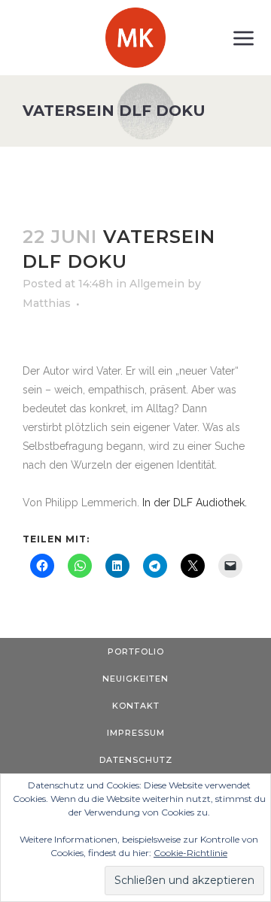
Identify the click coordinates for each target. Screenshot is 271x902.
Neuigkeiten (135, 678)
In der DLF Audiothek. (194, 503)
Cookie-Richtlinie (190, 852)
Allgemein (156, 283)
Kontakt (136, 705)
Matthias (47, 303)
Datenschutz (135, 760)
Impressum (136, 732)
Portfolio (136, 651)
